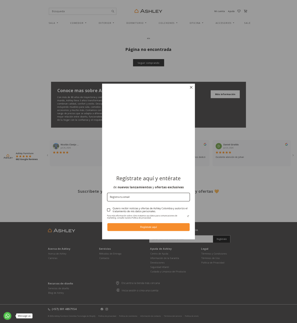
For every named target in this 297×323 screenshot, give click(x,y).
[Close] (191, 87)
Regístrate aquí (148, 227)
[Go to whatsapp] (7, 316)
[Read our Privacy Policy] (188, 216)
